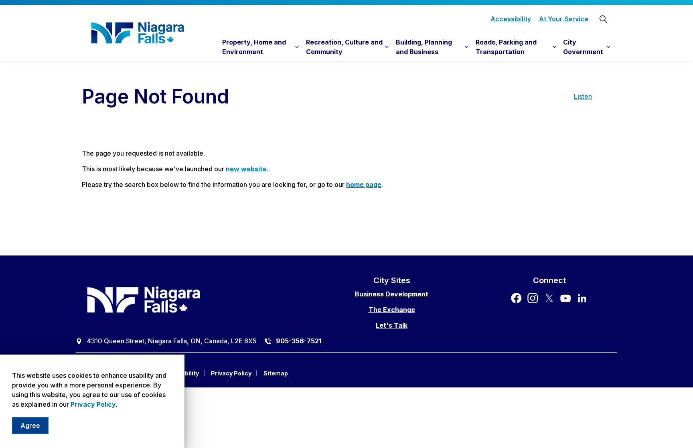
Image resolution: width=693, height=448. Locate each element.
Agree (30, 426)
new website (246, 169)
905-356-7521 (298, 341)
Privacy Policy (93, 404)
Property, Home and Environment (254, 47)
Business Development (391, 294)
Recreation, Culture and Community (344, 47)
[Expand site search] (603, 19)
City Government (583, 47)
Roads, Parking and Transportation (506, 47)
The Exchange (392, 310)
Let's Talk (391, 325)
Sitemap (275, 373)
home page (363, 184)
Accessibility (510, 19)
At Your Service (563, 19)
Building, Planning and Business (424, 47)
